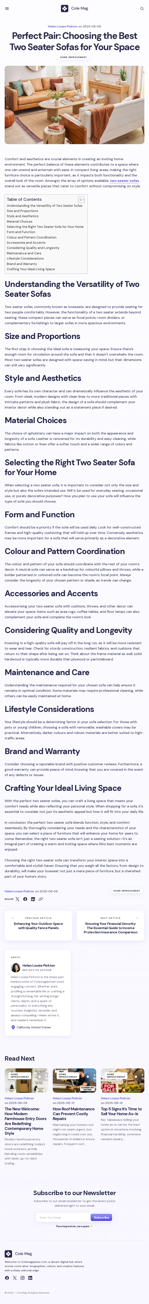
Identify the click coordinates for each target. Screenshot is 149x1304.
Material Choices (19, 222)
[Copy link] (41, 899)
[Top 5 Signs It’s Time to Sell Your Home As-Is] (122, 1080)
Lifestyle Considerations (25, 259)
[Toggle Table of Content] (79, 200)
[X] (15, 1278)
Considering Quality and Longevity (33, 248)
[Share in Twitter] (17, 899)
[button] (7, 8)
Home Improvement (73, 57)
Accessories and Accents (26, 243)
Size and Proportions (22, 211)
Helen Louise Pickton (39, 965)
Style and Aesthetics (22, 216)
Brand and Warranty (22, 264)
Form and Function (21, 232)
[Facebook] (7, 1278)
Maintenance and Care (24, 253)
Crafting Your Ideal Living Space (31, 269)
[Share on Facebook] (25, 899)
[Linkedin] (30, 1278)
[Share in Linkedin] (33, 899)
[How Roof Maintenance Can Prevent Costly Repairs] (74, 1080)
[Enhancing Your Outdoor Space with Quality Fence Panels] (38, 926)
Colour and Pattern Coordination (31, 237)
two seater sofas (124, 180)
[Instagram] (22, 1278)
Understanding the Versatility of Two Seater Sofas (44, 206)
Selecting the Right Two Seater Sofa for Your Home (45, 227)
